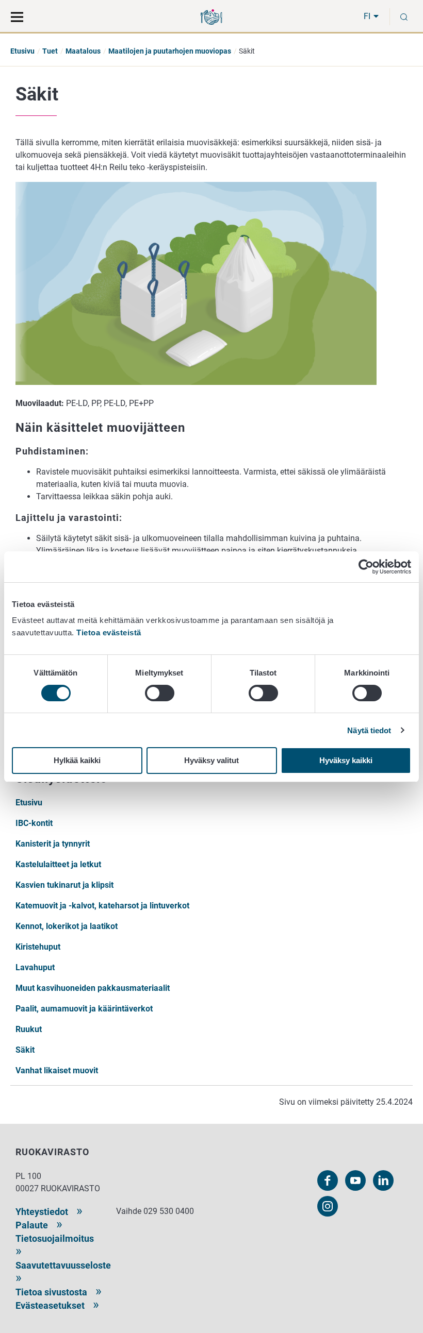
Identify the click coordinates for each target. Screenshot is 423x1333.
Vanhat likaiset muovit (56, 1070)
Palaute (31, 1225)
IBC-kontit (34, 823)
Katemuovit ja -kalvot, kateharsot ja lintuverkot (102, 905)
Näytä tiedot (369, 730)
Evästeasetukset (50, 1305)
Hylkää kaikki (77, 760)
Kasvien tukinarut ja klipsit (64, 885)
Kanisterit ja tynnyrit (52, 844)
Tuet (50, 51)
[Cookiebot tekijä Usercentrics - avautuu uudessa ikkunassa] (366, 567)
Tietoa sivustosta (51, 1292)
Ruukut (28, 1029)
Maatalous (83, 51)
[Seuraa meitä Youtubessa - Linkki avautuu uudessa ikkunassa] (355, 1180)
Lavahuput (35, 967)
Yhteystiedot (41, 1211)
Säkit (25, 1050)
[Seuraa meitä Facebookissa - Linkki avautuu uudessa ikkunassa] (327, 1180)
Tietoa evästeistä (108, 632)
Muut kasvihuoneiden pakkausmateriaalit (92, 988)
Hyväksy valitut (211, 760)
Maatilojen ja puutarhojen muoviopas (169, 51)
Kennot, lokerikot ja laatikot (66, 926)
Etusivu (22, 51)
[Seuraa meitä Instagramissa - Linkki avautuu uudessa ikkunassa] (327, 1206)
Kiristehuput (37, 947)
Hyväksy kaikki (345, 760)
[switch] (159, 693)
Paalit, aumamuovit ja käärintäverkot (84, 1009)
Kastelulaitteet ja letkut (58, 864)
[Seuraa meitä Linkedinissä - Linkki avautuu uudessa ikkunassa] (383, 1180)
